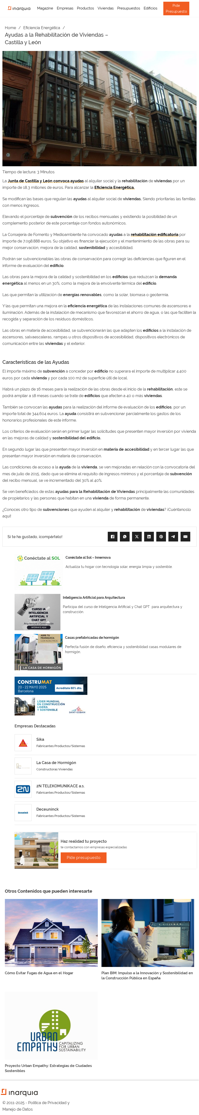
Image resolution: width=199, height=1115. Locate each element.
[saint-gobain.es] (51, 706)
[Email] (185, 536)
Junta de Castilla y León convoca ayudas (46, 181)
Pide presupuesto (83, 857)
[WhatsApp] (125, 536)
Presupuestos (128, 8)
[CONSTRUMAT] (51, 686)
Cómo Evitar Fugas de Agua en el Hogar (39, 973)
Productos (85, 8)
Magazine (45, 8)
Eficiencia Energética (41, 27)
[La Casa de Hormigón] (23, 765)
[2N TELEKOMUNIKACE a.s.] (23, 789)
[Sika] (23, 742)
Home (10, 27)
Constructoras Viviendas (54, 769)
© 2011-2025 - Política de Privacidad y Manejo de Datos (36, 1106)
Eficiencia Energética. (114, 187)
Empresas (65, 8)
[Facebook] (112, 536)
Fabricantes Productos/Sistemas (60, 746)
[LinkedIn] (149, 536)
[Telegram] (173, 536)
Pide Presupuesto (176, 8)
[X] (137, 536)
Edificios (150, 8)
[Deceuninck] (23, 812)
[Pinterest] (161, 536)
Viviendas (106, 8)
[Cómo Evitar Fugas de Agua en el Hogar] (51, 933)
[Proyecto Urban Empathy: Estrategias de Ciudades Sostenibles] (51, 1025)
